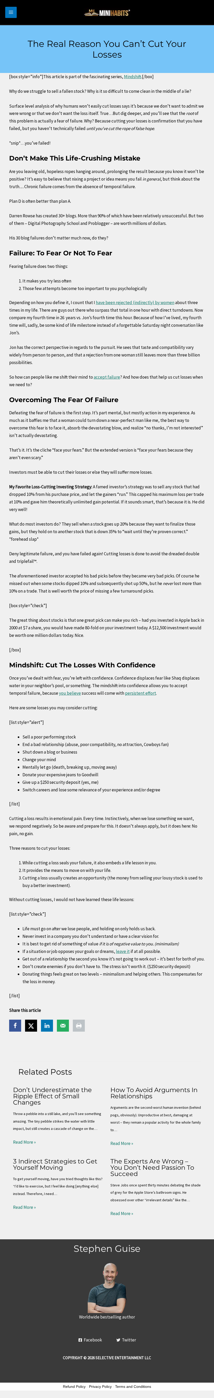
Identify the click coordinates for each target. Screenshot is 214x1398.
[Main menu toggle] (11, 12)
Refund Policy (74, 1386)
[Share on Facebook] (15, 1026)
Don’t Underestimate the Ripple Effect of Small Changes (52, 1096)
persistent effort (140, 693)
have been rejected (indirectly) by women (135, 302)
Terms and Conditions (133, 1386)
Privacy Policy (100, 1386)
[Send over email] (63, 1026)
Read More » (24, 1142)
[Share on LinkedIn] (47, 1026)
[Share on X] (31, 1026)
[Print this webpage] (79, 1026)
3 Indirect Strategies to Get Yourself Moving (55, 1164)
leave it (123, 951)
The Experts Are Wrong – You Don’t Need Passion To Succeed (152, 1167)
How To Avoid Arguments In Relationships (154, 1093)
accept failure (107, 377)
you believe (70, 693)
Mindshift (132, 76)
